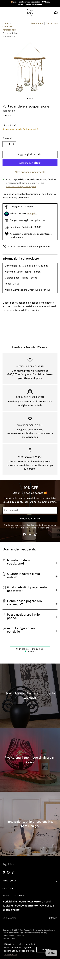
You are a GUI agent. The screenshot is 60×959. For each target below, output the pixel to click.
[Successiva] (56, 3)
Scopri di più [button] (10, 954)
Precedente (37, 23)
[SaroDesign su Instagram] (30, 535)
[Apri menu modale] (4, 12)
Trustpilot (32, 213)
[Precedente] (4, 3)
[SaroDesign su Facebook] (24, 535)
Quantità (8, 138)
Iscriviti (53, 918)
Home (6, 23)
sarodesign (9, 110)
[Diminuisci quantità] (13, 144)
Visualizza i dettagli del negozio (21, 186)
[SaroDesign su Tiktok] (35, 535)
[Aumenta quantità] (5, 144)
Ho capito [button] (46, 950)
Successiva (51, 23)
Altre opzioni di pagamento (30, 172)
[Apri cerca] (50, 12)
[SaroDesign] (30, 12)
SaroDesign (24, 930)
